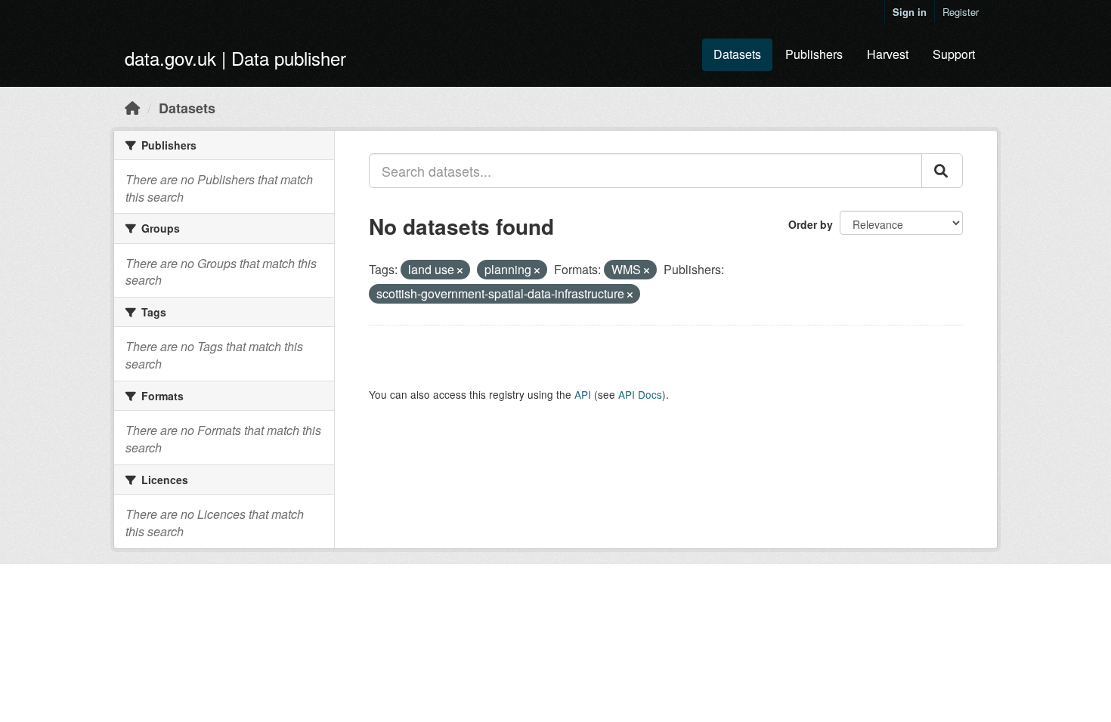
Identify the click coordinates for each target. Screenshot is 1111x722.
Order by (810, 224)
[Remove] (460, 270)
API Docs (640, 394)
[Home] (132, 107)
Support (954, 54)
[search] (942, 170)
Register (960, 12)
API (582, 394)
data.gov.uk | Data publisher (235, 58)
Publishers (814, 54)
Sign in (910, 12)
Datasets (737, 54)
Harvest (887, 54)
